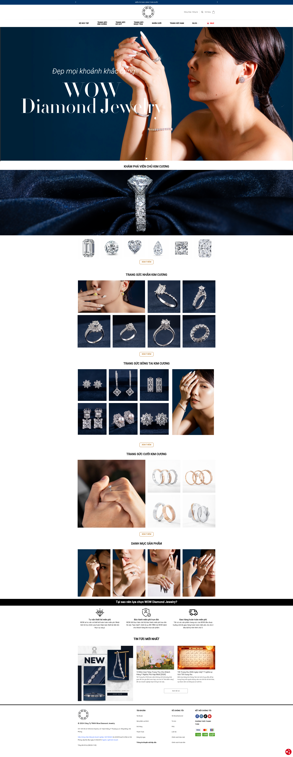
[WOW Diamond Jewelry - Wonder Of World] (148, 12)
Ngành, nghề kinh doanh (110, 740)
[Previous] (139, 663)
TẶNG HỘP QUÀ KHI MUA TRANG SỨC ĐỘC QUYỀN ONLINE (83, 2)
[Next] (212, 663)
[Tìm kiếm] (202, 12)
